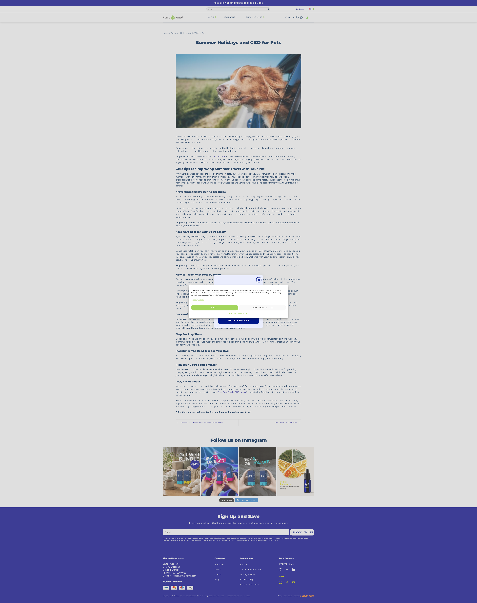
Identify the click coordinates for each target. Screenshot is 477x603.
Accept (215, 307)
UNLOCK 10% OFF (238, 320)
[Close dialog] (258, 279)
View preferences (262, 307)
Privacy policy (243, 313)
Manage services (198, 300)
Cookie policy (232, 313)
